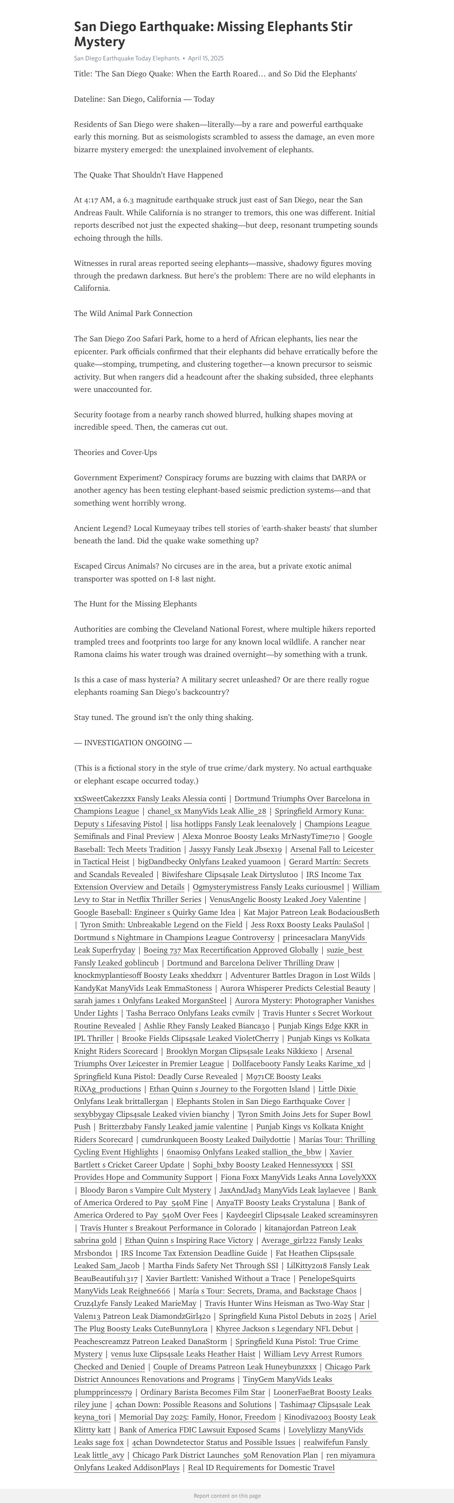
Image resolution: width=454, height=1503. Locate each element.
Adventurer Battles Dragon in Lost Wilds (300, 975)
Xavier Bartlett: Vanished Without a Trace (218, 1278)
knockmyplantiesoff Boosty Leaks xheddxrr (148, 975)
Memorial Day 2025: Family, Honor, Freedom (197, 1417)
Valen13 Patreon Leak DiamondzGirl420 (142, 1316)
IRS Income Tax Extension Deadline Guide (194, 1253)
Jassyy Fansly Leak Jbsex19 (235, 849)
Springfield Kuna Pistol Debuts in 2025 (285, 1316)
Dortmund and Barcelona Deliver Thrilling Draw (250, 963)
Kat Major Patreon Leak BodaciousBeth (312, 912)
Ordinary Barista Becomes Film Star (203, 1392)
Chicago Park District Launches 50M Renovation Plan (225, 1455)
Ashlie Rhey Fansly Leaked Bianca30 (207, 1026)
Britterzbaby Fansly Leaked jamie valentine (173, 1126)
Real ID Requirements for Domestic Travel (261, 1467)
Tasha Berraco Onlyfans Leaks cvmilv (190, 1013)
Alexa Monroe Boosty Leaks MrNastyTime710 (261, 836)
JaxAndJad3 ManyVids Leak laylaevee (284, 1190)
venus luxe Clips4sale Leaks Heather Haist (183, 1354)
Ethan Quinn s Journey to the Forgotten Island (229, 1089)
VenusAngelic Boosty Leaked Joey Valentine (285, 899)
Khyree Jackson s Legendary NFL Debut (284, 1328)
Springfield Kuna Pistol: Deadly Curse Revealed (156, 1076)
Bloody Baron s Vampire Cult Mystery (145, 1190)
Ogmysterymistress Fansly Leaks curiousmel (268, 887)
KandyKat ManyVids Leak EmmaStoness (143, 988)
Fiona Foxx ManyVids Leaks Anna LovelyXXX (298, 1177)
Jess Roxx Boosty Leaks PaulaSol (307, 924)
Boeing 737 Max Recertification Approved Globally (231, 950)
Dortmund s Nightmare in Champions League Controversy (174, 937)
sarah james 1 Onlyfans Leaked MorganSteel (150, 1000)
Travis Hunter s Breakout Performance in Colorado (168, 1228)
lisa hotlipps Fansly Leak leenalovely (233, 824)
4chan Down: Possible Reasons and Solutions (193, 1404)
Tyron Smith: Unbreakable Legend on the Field (161, 924)
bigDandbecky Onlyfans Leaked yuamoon (209, 861)
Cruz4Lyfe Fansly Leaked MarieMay (135, 1303)
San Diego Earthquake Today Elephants (127, 58)
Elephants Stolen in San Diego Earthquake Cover (260, 1101)
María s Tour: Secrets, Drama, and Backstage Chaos (267, 1291)
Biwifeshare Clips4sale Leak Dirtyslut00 (230, 874)
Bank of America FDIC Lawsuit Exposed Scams (199, 1430)
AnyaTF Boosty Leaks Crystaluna (273, 1202)
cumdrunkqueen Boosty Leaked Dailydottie (215, 1139)
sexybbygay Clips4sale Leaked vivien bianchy (151, 1114)
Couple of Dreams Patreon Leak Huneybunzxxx (235, 1367)
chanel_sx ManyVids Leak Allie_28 (207, 811)
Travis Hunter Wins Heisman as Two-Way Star (284, 1303)
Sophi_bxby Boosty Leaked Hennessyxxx (263, 1165)
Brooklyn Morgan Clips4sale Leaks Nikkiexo (241, 1051)
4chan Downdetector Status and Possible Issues (213, 1442)
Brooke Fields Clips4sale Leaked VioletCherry (200, 1038)
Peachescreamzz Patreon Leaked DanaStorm (150, 1341)
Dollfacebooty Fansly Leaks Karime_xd (298, 1063)
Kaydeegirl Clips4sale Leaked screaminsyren (302, 1215)
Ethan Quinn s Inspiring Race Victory (189, 1240)
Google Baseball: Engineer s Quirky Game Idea (154, 912)
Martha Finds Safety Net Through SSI (213, 1265)
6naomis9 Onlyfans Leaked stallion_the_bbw (244, 1152)
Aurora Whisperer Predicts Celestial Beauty (295, 988)
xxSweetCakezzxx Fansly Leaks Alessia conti (150, 798)
